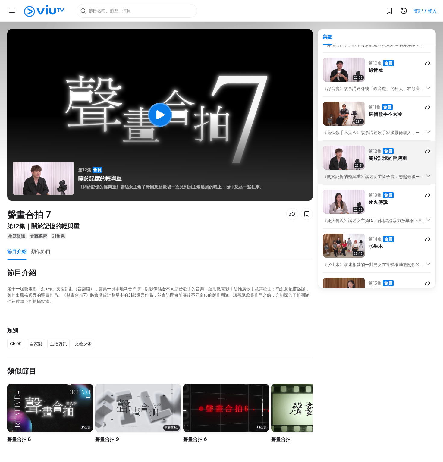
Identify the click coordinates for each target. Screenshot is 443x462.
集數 (327, 36)
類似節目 (41, 251)
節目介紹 (17, 251)
